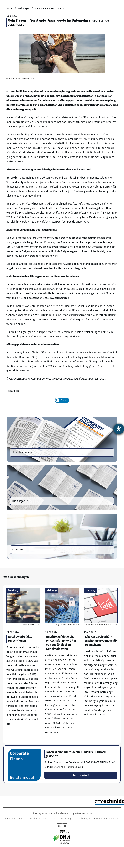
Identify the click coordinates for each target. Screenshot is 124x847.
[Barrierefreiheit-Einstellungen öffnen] (118, 429)
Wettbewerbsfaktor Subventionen (23, 664)
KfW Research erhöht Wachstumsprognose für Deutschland (101, 664)
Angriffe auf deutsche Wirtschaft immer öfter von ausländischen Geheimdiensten (62, 664)
